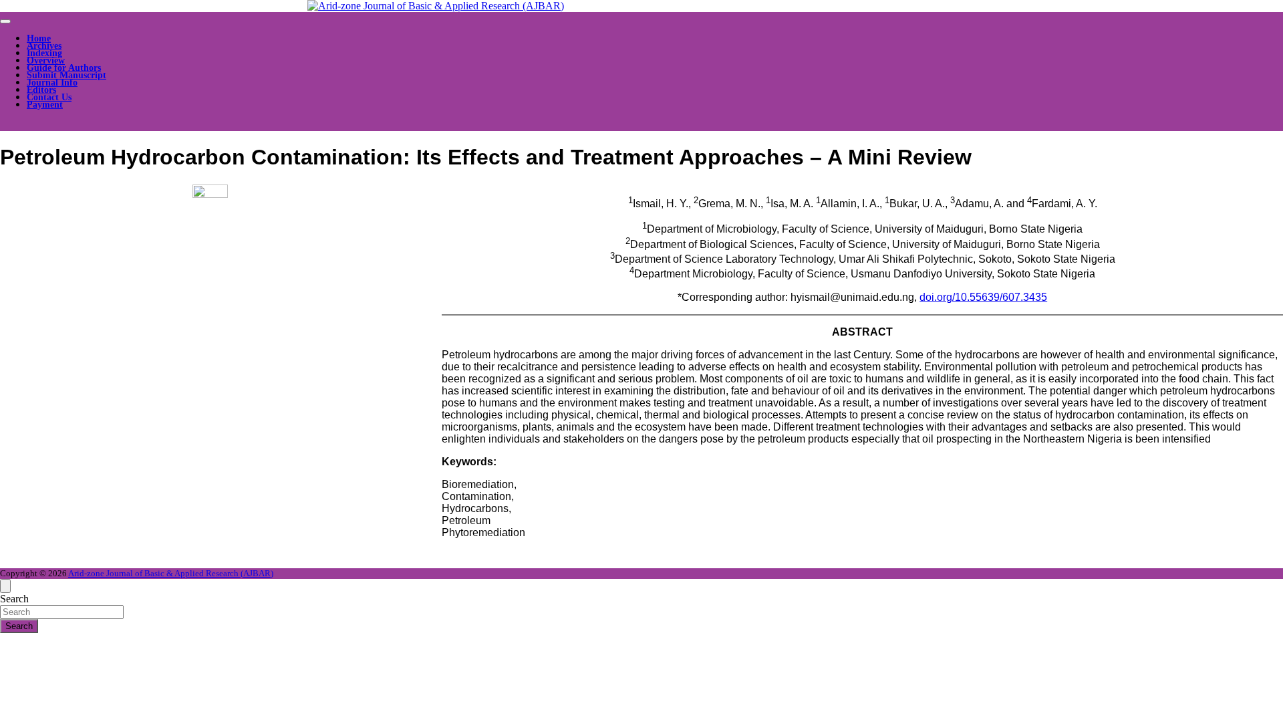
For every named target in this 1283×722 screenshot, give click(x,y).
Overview (46, 60)
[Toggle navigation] (5, 21)
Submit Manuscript (66, 75)
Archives (44, 46)
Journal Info (52, 83)
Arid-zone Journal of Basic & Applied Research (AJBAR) (170, 573)
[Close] (5, 586)
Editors (41, 90)
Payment (45, 105)
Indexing (44, 53)
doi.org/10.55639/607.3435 (983, 297)
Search (14, 598)
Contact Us (49, 97)
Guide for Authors (64, 68)
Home (39, 38)
